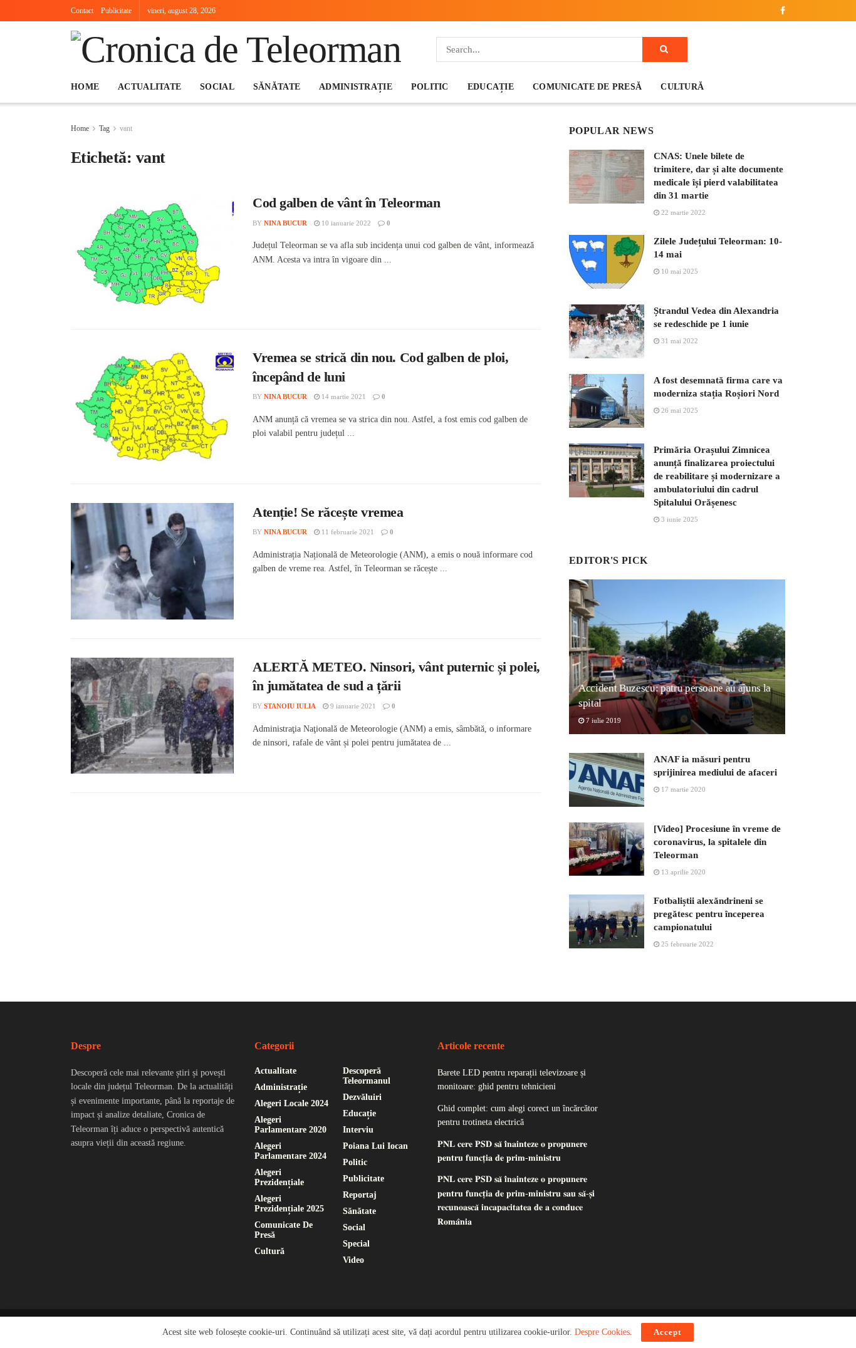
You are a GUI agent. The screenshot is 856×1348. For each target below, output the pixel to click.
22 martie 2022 (682, 212)
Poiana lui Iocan (375, 1146)
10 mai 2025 (678, 271)
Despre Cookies (602, 1332)
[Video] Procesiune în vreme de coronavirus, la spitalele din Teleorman (717, 842)
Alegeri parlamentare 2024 (290, 1151)
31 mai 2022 (678, 341)
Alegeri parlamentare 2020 (290, 1124)
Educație (490, 86)
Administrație (355, 86)
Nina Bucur (285, 223)
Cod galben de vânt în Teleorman (346, 202)
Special (356, 1243)
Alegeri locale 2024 (291, 1103)
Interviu (358, 1129)
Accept (667, 1332)
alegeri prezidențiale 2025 (289, 1203)
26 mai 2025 (678, 410)
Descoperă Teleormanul (366, 1076)
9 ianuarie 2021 (352, 706)
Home (85, 86)
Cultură (682, 86)
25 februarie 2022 (686, 944)
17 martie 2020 (682, 789)
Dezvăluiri (362, 1097)
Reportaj (360, 1195)
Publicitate (116, 10)
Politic (430, 86)
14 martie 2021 (343, 396)
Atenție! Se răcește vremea (328, 512)
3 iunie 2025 (678, 519)
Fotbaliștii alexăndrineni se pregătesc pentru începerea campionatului (709, 914)
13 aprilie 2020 (682, 872)
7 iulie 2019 (602, 720)
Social (217, 86)
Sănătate (276, 86)
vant (126, 128)
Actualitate (149, 86)
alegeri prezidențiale (279, 1177)
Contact (82, 10)
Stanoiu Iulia (290, 706)
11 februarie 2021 (347, 532)
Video (353, 1260)
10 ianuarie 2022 (345, 223)
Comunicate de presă (587, 86)
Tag (104, 128)
